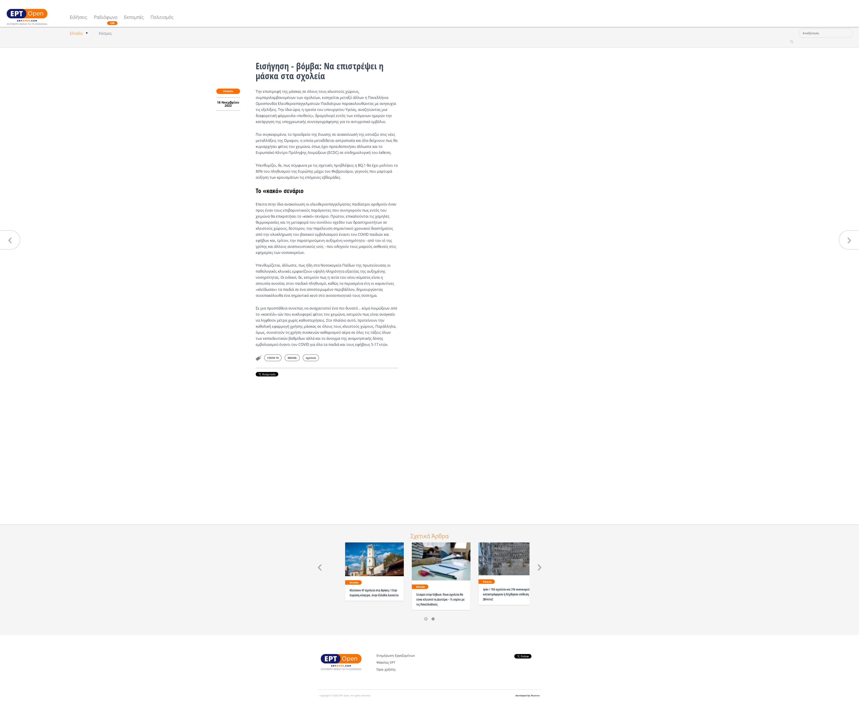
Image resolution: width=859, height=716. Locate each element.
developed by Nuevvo (527, 695)
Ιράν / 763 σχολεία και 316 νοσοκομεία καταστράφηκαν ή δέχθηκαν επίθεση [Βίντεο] (506, 594)
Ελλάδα (76, 33)
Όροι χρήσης (386, 669)
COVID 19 (273, 357)
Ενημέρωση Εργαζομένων (395, 655)
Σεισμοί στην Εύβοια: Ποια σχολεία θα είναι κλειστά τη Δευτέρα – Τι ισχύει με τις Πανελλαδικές (440, 599)
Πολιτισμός (162, 17)
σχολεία (311, 357)
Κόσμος (105, 33)
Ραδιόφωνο (105, 19)
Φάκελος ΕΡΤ (385, 662)
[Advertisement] (327, 444)
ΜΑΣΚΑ (292, 357)
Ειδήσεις (78, 17)
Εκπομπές (134, 17)
